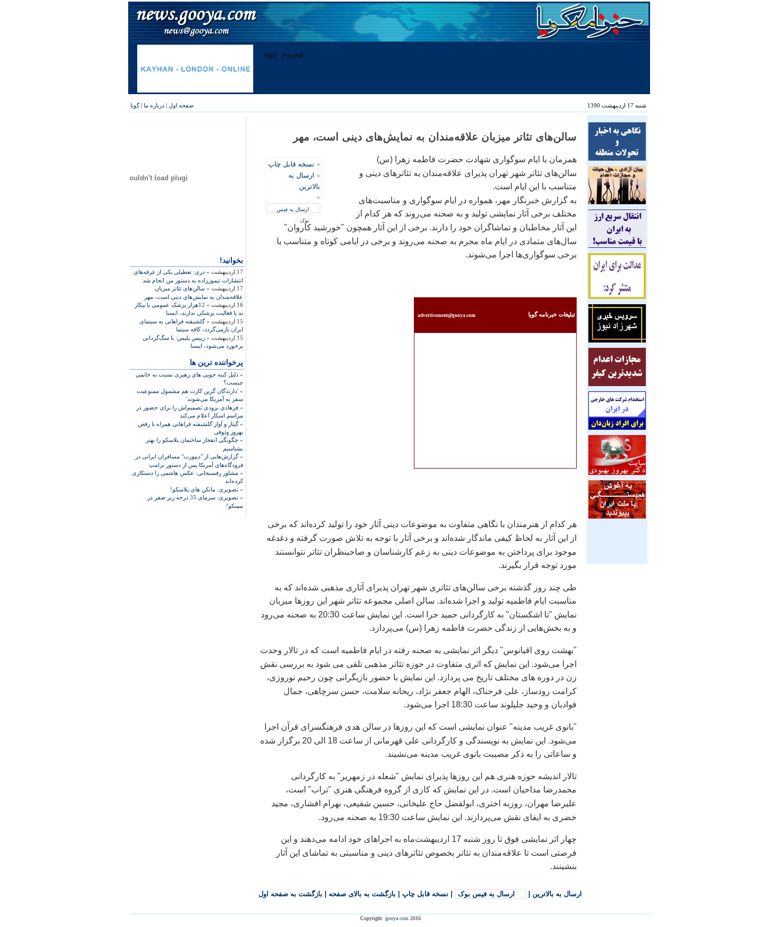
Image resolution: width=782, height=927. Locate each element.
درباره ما (154, 105)
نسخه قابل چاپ (291, 164)
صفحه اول (181, 105)
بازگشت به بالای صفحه (362, 894)
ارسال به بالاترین (557, 894)
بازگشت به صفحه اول (290, 894)
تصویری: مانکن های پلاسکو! (204, 489)
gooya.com (397, 918)
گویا (134, 105)
